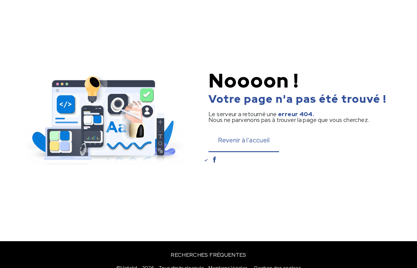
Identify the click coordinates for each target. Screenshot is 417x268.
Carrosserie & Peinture (192, 10)
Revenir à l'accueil (244, 140)
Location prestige (334, 10)
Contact (379, 10)
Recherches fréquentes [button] (208, 254)
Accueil (95, 10)
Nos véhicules (134, 10)
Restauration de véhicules (267, 10)
